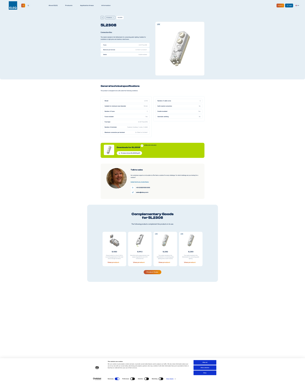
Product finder (152, 272)
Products (68, 5)
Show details (170, 379)
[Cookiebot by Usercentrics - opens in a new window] (97, 379)
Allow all (204, 362)
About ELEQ (53, 5)
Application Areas (87, 5)
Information (106, 5)
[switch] (132, 379)
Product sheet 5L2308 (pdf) (130, 153)
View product (113, 262)
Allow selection (205, 367)
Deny (204, 372)
